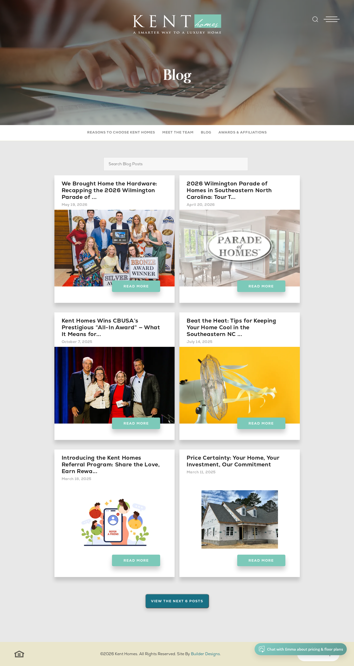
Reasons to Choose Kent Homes (121, 132)
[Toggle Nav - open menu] (332, 12)
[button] (315, 22)
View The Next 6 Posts (177, 601)
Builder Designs (205, 653)
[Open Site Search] (315, 19)
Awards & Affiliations (242, 132)
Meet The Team (178, 132)
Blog (206, 132)
